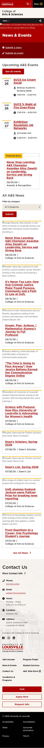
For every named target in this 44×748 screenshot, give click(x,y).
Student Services (31, 665)
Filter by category (11, 201)
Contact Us (7, 671)
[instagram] (9, 638)
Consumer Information (28, 728)
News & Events (9, 665)
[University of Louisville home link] (8, 4)
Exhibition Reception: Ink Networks (23, 125)
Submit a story (13, 47)
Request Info (22, 704)
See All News (21, 553)
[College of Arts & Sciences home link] (13, 648)
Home (5, 21)
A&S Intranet (8, 659)
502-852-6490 (12, 584)
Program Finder (30, 659)
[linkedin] (14, 638)
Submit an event (14, 53)
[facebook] (3, 638)
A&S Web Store (30, 671)
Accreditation (29, 722)
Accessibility (7, 722)
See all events (13, 71)
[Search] (29, 4)
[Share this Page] (40, 21)
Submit (9, 214)
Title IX (26, 736)
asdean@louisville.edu (16, 593)
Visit (22, 689)
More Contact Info (12, 573)
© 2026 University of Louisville (16, 716)
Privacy (5, 736)
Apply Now (22, 697)
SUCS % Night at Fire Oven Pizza (25, 106)
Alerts (5, 727)
